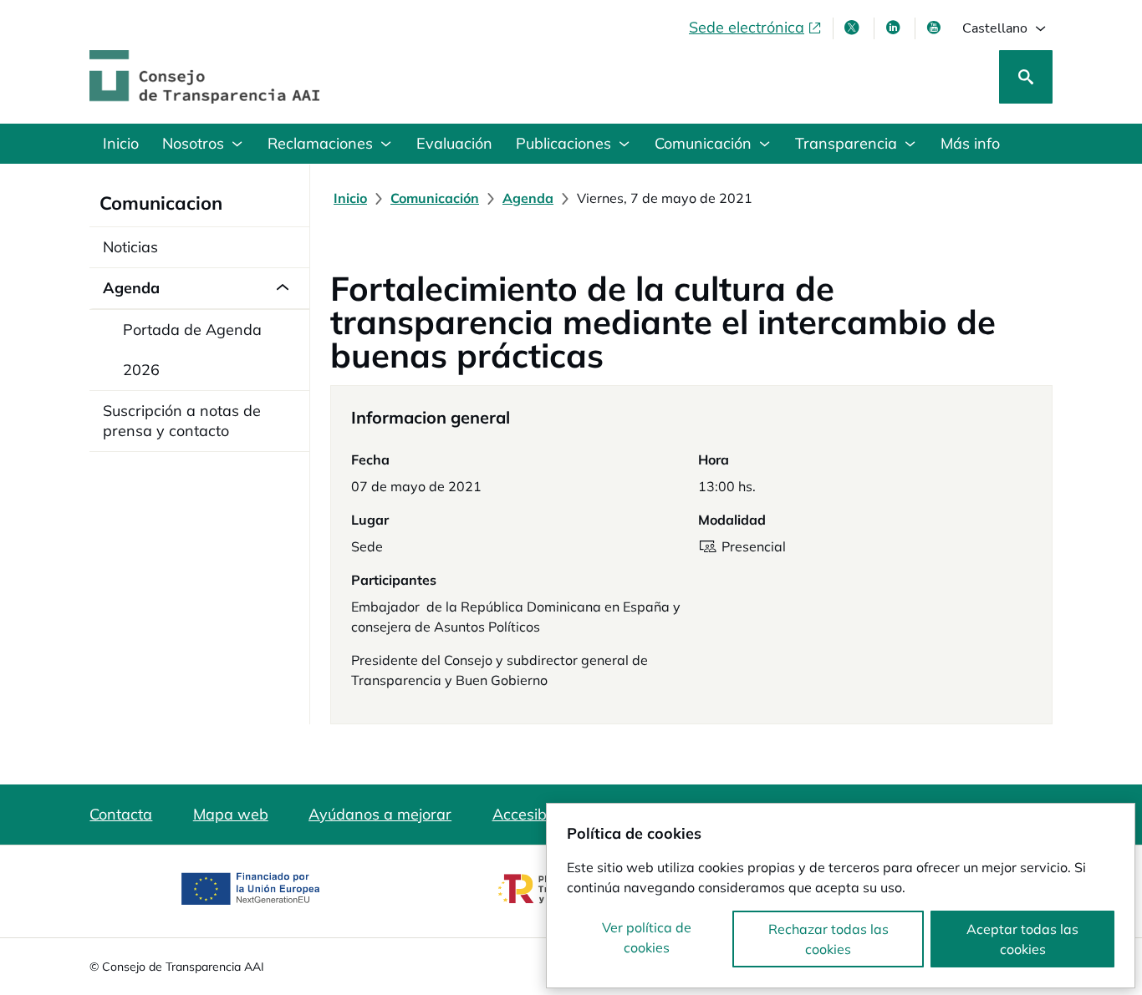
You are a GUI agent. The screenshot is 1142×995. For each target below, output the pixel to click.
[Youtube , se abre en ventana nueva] (935, 28)
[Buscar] (1026, 77)
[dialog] (840, 895)
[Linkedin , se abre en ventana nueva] (895, 28)
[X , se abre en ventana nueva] (854, 28)
